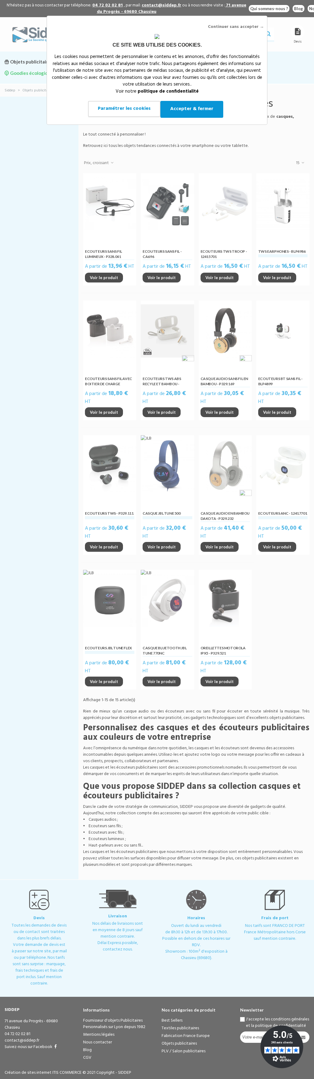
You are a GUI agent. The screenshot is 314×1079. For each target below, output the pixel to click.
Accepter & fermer (191, 109)
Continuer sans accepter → (236, 27)
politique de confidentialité (168, 91)
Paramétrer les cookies (124, 109)
